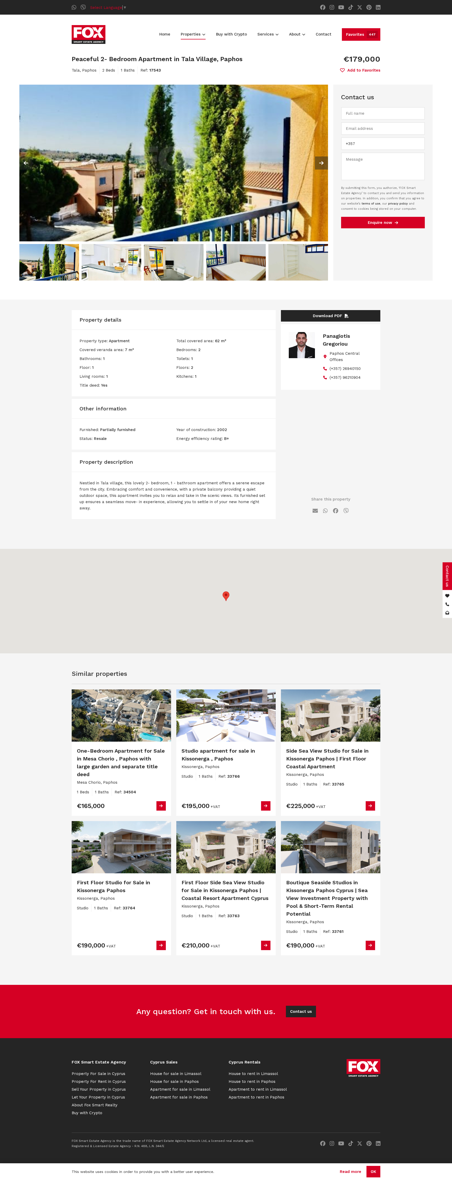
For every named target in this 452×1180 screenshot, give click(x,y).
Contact (323, 34)
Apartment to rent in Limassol (258, 1089)
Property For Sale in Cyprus (98, 1073)
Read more (350, 1171)
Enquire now (380, 222)
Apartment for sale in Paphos (179, 1097)
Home (164, 34)
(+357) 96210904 (345, 377)
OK (373, 1171)
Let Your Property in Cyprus (98, 1097)
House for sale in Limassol (175, 1073)
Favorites (361, 34)
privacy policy (398, 203)
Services (265, 34)
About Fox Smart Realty (94, 1105)
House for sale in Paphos (174, 1081)
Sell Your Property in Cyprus (99, 1089)
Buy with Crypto (231, 34)
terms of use (370, 203)
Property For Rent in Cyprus (99, 1081)
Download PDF (327, 315)
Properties (191, 34)
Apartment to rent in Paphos (256, 1097)
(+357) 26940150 (345, 368)
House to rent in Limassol (253, 1073)
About (295, 34)
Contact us (301, 1011)
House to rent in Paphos (252, 1081)
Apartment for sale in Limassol (180, 1089)
